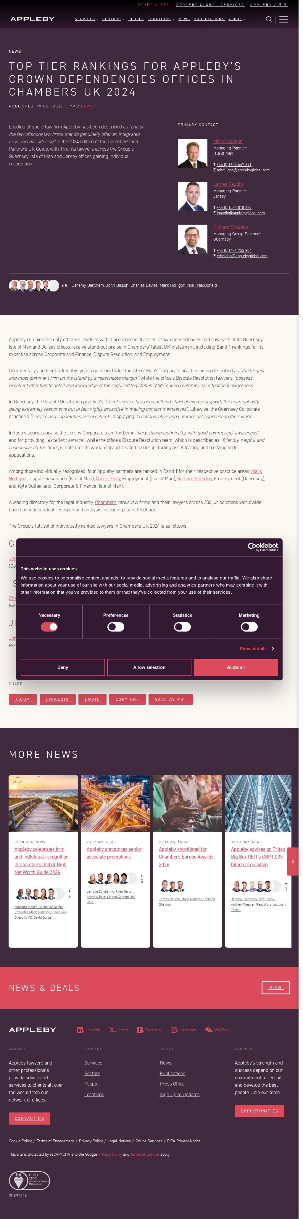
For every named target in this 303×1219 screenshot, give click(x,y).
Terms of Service (144, 1154)
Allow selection (149, 667)
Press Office (172, 1084)
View (276, 987)
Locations (94, 1094)
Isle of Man (223, 153)
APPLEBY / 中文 (269, 5)
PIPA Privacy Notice (184, 1141)
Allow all (236, 667)
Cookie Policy (20, 1141)
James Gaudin (228, 184)
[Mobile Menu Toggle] (283, 19)
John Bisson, (118, 285)
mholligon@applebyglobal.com (243, 170)
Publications (173, 1073)
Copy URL (127, 699)
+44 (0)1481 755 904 (234, 250)
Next (293, 861)
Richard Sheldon (230, 227)
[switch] (115, 627)
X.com (23, 699)
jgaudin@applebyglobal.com (241, 212)
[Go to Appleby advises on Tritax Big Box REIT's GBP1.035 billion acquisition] (259, 803)
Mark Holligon (228, 141)
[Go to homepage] (32, 19)
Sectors (92, 1073)
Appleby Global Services (210, 5)
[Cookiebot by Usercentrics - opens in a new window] (252, 547)
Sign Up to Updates (180, 1094)
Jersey (219, 196)
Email (92, 699)
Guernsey (222, 239)
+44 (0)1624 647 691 (234, 164)
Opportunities (259, 1111)
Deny (62, 667)
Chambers (106, 502)
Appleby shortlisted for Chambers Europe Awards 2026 (186, 856)
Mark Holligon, (173, 285)
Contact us (29, 1118)
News (15, 51)
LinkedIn (57, 699)
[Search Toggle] (269, 19)
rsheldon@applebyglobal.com (242, 255)
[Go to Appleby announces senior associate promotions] (115, 803)
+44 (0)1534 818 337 (234, 207)
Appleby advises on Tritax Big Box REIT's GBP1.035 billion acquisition (258, 856)
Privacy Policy (91, 1141)
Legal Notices (119, 1141)
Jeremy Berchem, (89, 285)
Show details (253, 648)
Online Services (149, 1141)
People (91, 1084)
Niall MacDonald (202, 285)
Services (93, 1063)
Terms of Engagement (55, 1141)
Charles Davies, (145, 285)
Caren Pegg (108, 479)
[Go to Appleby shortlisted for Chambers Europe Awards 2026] (187, 803)
